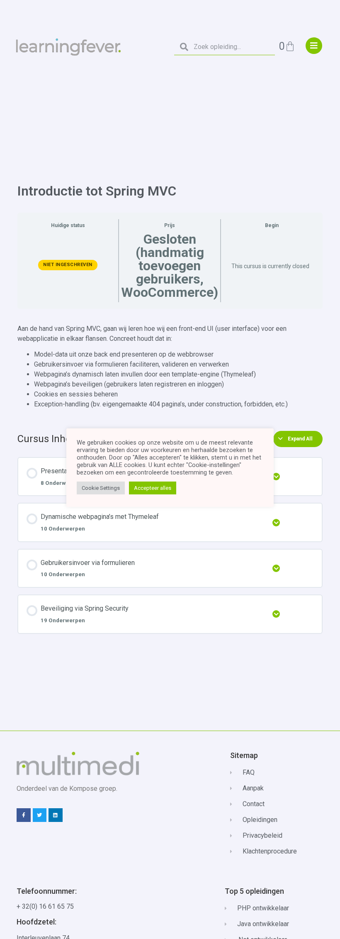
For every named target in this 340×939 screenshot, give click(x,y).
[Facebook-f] (24, 815)
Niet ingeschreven (67, 264)
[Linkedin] (56, 815)
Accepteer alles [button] (152, 488)
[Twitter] (40, 815)
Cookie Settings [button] (101, 488)
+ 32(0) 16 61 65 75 (45, 906)
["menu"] (314, 45)
